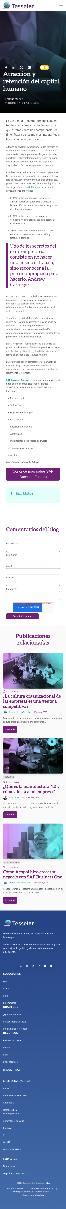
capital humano (33, 187)
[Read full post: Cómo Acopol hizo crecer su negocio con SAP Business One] (33, 841)
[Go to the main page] (18, 5)
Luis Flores (14, 797)
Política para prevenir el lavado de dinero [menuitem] (30, 1192)
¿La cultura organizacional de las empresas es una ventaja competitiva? (32, 701)
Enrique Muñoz (14, 99)
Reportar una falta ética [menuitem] (33, 1195)
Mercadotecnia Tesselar (20, 712)
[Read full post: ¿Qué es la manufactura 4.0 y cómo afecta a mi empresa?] (33, 756)
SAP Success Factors (17, 380)
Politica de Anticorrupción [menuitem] (41, 1189)
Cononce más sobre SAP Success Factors (33, 474)
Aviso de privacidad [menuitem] (15, 1189)
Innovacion (9, 777)
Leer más (10, 729)
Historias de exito (11, 863)
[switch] (44, 67)
